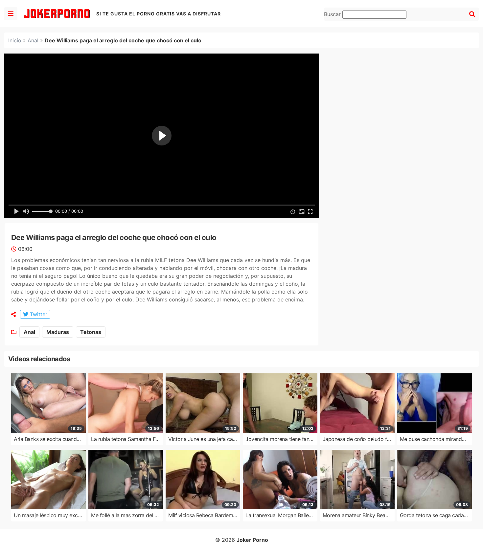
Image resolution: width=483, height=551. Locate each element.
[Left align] (10, 13)
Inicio (14, 40)
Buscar (333, 14)
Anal (33, 40)
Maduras (57, 332)
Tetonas (90, 332)
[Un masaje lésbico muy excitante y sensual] (48, 480)
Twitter (37, 314)
